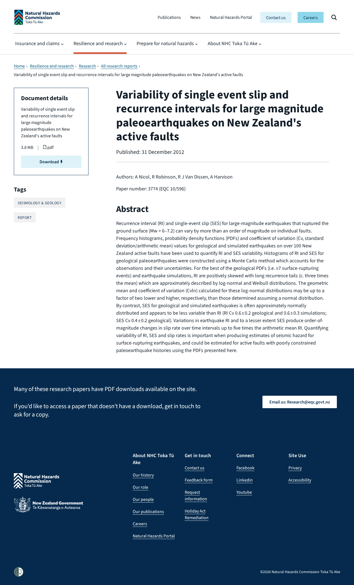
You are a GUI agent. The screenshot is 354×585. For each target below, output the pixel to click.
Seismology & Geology (39, 203)
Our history (143, 475)
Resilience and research (98, 43)
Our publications (148, 511)
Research (87, 66)
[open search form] (334, 17)
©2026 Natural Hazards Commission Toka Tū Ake (300, 571)
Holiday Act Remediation (197, 514)
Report (25, 217)
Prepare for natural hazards (165, 43)
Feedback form (199, 480)
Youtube (244, 492)
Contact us (276, 17)
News (195, 17)
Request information (196, 495)
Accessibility (299, 480)
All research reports (119, 66)
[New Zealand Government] (48, 509)
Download (50, 162)
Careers (310, 17)
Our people (143, 499)
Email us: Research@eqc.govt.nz (299, 402)
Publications (169, 17)
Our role (140, 487)
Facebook (245, 468)
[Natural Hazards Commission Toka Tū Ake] (37, 17)
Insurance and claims (37, 43)
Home (19, 66)
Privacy (295, 468)
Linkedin (244, 480)
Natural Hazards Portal (231, 17)
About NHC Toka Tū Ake (232, 43)
